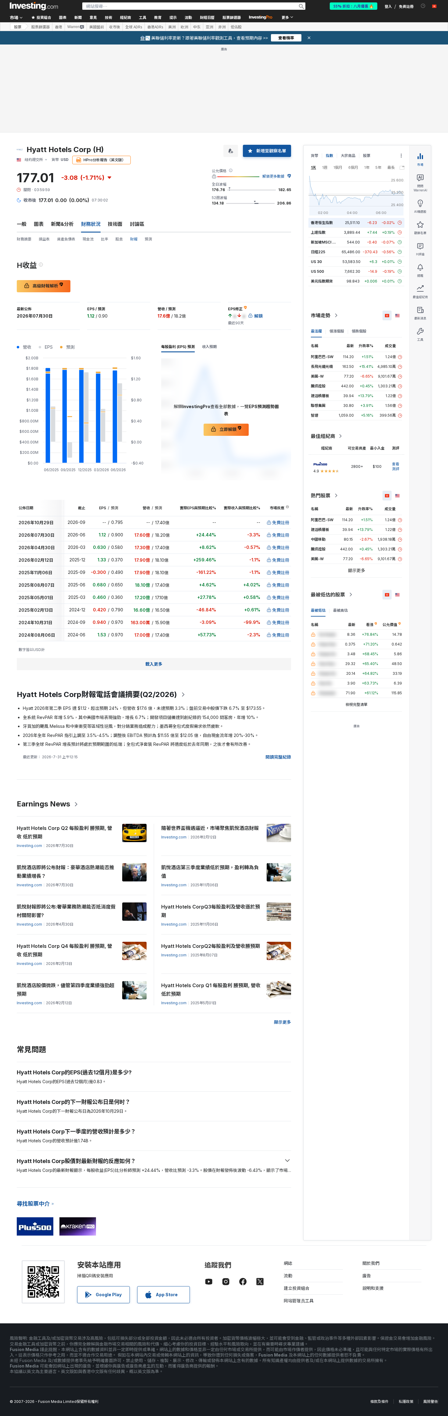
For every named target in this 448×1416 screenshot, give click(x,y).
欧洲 (184, 26)
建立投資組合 (296, 1288)
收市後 (114, 26)
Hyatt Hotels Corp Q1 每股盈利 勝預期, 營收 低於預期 (211, 989)
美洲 (172, 26)
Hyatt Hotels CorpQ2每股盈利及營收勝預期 (210, 946)
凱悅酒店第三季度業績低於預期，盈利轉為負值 (210, 871)
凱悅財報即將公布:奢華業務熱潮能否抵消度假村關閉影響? (66, 911)
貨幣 (314, 155)
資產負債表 (66, 239)
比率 (104, 239)
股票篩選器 (231, 17)
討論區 (137, 224)
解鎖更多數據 (273, 176)
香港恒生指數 (322, 222)
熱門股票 (320, 496)
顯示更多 (282, 1022)
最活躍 (316, 331)
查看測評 (395, 466)
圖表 (39, 224)
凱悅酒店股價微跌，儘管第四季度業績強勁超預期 (65, 989)
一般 (22, 224)
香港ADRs (155, 26)
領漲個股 (336, 331)
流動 (288, 1275)
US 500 (317, 271)
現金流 (88, 239)
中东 (197, 26)
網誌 (288, 1263)
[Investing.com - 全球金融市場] (34, 6)
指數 (329, 155)
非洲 (222, 26)
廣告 (366, 1275)
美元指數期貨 (322, 281)
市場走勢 (320, 315)
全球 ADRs (133, 26)
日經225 (318, 252)
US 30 (316, 261)
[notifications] (423, 6)
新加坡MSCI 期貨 (325, 242)
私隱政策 (406, 1401)
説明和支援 (373, 1288)
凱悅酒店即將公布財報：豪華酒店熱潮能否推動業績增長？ (65, 871)
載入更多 (153, 664)
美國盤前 (96, 26)
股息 (119, 239)
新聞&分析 (62, 224)
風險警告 (430, 1401)
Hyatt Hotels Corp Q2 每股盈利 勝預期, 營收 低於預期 (64, 832)
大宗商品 (348, 155)
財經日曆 (207, 17)
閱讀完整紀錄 (278, 757)
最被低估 (318, 610)
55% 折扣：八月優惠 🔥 (353, 6)
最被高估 (340, 610)
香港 (58, 26)
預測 (148, 239)
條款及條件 (379, 1401)
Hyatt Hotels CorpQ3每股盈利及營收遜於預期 (210, 911)
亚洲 (209, 26)
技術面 (115, 224)
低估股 (236, 26)
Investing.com (29, 845)
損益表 (44, 239)
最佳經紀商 (323, 436)
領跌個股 (359, 331)
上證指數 (318, 232)
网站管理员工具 (299, 1300)
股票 (17, 26)
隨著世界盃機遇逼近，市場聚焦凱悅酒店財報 (210, 828)
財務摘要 (24, 239)
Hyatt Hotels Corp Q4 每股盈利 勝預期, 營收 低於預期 (64, 950)
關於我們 (370, 1263)
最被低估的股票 (328, 595)
